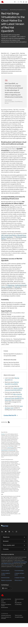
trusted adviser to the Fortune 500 (8, 450)
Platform (3, 239)
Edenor (3, 287)
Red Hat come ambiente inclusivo (6, 605)
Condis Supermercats (20, 285)
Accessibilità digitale (19, 617)
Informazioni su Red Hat (6, 599)
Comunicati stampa (19, 570)
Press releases (4, 9)
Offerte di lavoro (18, 580)
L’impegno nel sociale (20, 577)
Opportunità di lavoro (19, 599)
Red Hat (3, 434)
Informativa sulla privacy (6, 615)
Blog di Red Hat (18, 602)
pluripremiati (19, 566)
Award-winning (10, 447)
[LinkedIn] (2, 532)
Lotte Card (17, 287)
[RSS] (9, 422)
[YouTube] (6, 532)
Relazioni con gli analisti (6, 580)
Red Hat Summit (4, 607)
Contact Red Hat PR (10, 415)
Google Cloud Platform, (10, 235)
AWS (2, 235)
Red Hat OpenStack (21, 237)
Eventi (2, 601)
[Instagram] (16, 532)
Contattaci (3, 602)
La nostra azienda (5, 570)
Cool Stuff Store (18, 604)
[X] (13, 532)
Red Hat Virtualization (7, 237)
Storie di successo (5, 577)
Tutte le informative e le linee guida (6, 618)
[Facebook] (9, 532)
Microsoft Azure (21, 235)
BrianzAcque (10, 285)
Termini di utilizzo (18, 615)
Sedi (16, 601)
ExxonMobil (9, 287)
